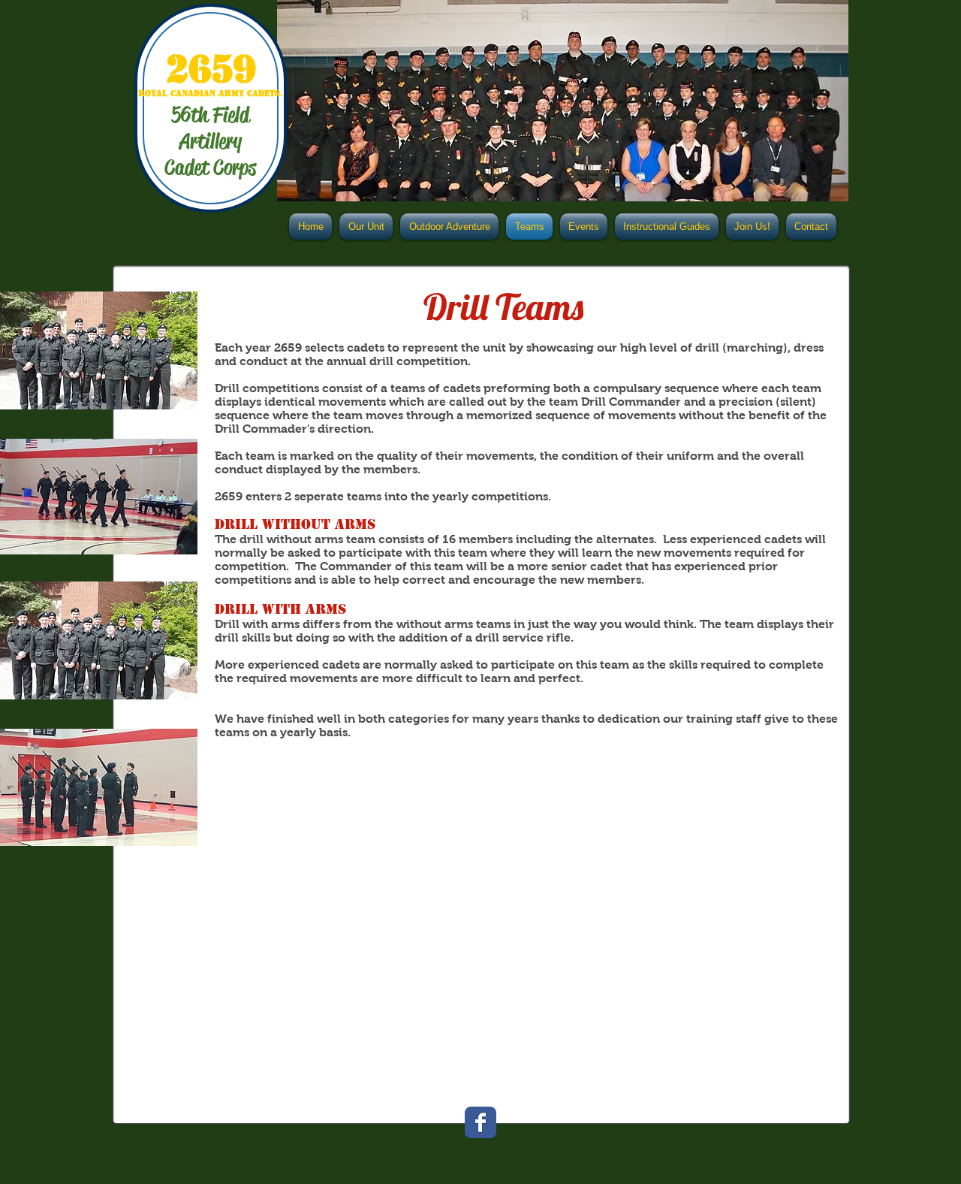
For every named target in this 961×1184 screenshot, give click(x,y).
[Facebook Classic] (480, 1122)
